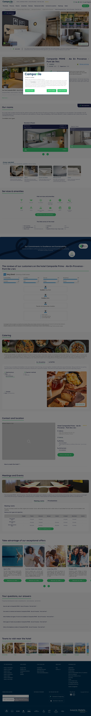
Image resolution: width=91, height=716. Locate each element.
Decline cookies (51, 90)
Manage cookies (29, 90)
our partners (33, 81)
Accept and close (62, 90)
